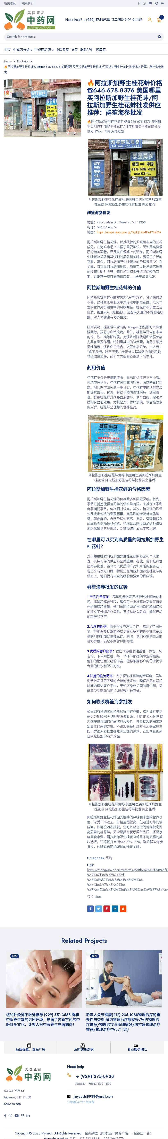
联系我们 (27, 3)
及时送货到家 (84, 1049)
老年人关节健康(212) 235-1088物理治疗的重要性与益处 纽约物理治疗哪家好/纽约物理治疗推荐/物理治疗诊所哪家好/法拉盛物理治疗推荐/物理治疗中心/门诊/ (123, 1022)
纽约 (109, 858)
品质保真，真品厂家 (30, 1049)
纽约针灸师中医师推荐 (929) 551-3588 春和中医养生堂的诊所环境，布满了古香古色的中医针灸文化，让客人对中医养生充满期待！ (43, 1019)
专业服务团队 (137, 1049)
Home (7, 61)
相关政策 (10, 3)
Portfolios (22, 61)
